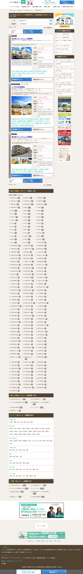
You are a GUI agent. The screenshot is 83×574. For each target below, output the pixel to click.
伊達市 (27, 239)
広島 (10, 469)
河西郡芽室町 (42, 365)
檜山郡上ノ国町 (42, 255)
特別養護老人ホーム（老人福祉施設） (41, 403)
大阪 (10, 463)
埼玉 (30, 440)
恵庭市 (13, 239)
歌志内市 (41, 232)
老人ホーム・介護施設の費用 (62, 37)
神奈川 (11, 440)
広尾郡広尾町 (15, 371)
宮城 (21, 422)
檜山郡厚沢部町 (15, 258)
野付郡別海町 (15, 387)
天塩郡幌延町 (15, 328)
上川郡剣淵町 (42, 306)
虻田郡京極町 (42, 267)
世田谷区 (25, 431)
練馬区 (37, 428)
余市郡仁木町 (15, 277)
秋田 (25, 422)
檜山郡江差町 (28, 255)
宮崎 (27, 475)
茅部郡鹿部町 (15, 252)
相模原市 (25, 440)
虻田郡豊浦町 (15, 344)
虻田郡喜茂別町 (29, 267)
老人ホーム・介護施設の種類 (62, 34)
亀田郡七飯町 (42, 248)
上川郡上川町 (28, 299)
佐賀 (14, 475)
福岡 (10, 475)
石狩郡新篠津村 (15, 245)
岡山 (14, 469)
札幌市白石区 (15, 201)
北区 (15, 428)
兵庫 (17, 463)
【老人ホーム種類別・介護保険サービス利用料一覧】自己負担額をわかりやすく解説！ (64, 91)
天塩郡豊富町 (42, 322)
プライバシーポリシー (16, 558)
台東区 (34, 431)
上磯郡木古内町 (29, 248)
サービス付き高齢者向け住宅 (19, 402)
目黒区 (15, 434)
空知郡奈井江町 (29, 280)
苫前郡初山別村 (29, 315)
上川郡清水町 (28, 365)
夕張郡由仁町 (15, 283)
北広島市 (41, 239)
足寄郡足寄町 (42, 374)
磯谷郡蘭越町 (28, 264)
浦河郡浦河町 (28, 353)
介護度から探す (56, 6)
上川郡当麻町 (28, 296)
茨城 (10, 443)
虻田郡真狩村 (15, 267)
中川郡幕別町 (28, 371)
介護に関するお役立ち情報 (62, 49)
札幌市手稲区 (42, 204)
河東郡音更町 (42, 357)
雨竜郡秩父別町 (29, 290)
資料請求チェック (9, 41)
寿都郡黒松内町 (15, 264)
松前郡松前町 (28, 245)
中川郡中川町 (42, 309)
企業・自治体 (49, 541)
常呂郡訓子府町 (15, 334)
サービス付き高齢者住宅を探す (48, 549)
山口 (24, 469)
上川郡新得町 (15, 365)
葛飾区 (30, 431)
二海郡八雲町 (42, 252)
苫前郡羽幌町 (15, 315)
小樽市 (40, 207)
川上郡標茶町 (42, 381)
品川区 (39, 431)
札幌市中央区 (15, 197)
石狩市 (13, 242)
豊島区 (29, 434)
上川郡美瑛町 (15, 303)
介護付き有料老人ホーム (15, 84)
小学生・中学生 (57, 541)
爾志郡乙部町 (28, 258)
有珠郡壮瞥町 (28, 344)
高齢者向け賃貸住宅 (17, 491)
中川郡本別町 (28, 374)
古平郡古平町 (42, 274)
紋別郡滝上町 (42, 337)
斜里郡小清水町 (42, 331)
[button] (31, 20)
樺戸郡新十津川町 (43, 287)
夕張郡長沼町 (28, 283)
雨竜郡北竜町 (15, 293)
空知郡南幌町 (15, 280)
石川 (17, 450)
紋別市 (13, 226)
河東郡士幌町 (15, 362)
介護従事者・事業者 (40, 541)
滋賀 (24, 463)
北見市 (27, 213)
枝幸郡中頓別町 (15, 322)
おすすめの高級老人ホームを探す (10, 552)
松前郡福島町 (42, 245)
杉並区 (11, 431)
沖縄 (35, 475)
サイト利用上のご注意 (29, 558)
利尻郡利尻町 (28, 325)
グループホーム (14, 134)
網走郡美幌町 (28, 328)
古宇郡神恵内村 (29, 274)
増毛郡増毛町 (15, 312)
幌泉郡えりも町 (15, 357)
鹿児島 (31, 475)
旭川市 (14, 210)
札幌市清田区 (15, 207)
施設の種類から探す (37, 6)
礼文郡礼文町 (15, 325)
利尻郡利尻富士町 (43, 325)
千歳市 (40, 229)
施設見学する (38, 79)
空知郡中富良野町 (43, 303)
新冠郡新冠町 (15, 353)
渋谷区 (47, 431)
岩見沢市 (14, 217)
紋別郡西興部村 (15, 341)
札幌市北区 (28, 197)
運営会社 (53, 558)
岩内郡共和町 (28, 271)
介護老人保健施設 (16, 407)
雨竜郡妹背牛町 (15, 290)
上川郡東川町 (42, 299)
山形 (28, 422)
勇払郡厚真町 (15, 347)
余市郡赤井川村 (42, 277)
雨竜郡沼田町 (28, 293)
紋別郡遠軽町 (15, 337)
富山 (14, 450)
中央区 (11, 434)
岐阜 (17, 456)
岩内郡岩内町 (42, 271)
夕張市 (40, 213)
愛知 (10, 456)
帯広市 (13, 213)
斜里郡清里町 (28, 331)
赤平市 (40, 223)
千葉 (40, 440)
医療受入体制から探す (68, 6)
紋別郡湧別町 (28, 337)
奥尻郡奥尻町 (42, 258)
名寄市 (40, 226)
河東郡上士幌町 (29, 362)
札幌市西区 (15, 204)
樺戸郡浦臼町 (28, 287)
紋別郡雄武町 (28, 341)
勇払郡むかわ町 (15, 350)
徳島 (27, 469)
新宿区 (20, 434)
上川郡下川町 (15, 309)
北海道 (14, 44)
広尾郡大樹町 (42, 368)
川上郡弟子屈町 (15, 384)
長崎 (17, 475)
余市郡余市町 (28, 277)
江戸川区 (42, 428)
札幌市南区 (41, 201)
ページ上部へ (42, 526)
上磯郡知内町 (15, 248)
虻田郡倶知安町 (15, 271)
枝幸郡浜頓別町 (42, 318)
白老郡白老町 (42, 344)
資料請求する (17, 79)
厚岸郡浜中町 (28, 381)
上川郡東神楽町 (15, 296)
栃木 (48, 440)
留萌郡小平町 (28, 312)
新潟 (10, 450)
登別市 (40, 236)
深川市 (13, 236)
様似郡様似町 (42, 353)
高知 (37, 469)
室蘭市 (27, 210)
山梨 (24, 450)
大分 (24, 475)
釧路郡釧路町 (42, 378)
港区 (43, 431)
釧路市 (40, 210)
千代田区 (47, 428)
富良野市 (27, 236)
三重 (20, 456)
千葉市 (44, 440)
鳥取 (17, 469)
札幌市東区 (41, 197)
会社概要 (3, 563)
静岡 (14, 456)
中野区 (19, 428)
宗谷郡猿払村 (28, 318)
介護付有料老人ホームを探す (13, 549)
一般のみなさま (31, 541)
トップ (24, 541)
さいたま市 (35, 440)
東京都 (11, 428)
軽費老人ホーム (16, 410)
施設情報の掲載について (42, 558)
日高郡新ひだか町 (28, 357)
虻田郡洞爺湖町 (29, 347)
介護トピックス (59, 52)
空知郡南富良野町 (16, 306)
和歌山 (27, 463)
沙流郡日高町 (28, 350)
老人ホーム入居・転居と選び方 (63, 45)
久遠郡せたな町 (29, 261)
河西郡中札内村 (15, 368)
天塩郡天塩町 (15, 318)
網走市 (27, 217)
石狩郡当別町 (42, 242)
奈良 (20, 463)
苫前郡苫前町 (42, 312)
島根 (20, 469)
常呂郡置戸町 (28, 334)
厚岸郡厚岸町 (15, 381)
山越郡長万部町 (15, 255)
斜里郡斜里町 (15, 331)
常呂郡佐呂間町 (42, 334)
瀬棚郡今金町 (15, 261)
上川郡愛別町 (15, 299)
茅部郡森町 (28, 252)
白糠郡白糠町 (42, 384)
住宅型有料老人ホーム (38, 399)
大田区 (23, 428)
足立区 (33, 434)
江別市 (27, 223)
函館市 (27, 207)
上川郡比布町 (42, 296)
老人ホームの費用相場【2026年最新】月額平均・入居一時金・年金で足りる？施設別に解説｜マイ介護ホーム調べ (64, 77)
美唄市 (40, 220)
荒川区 (15, 431)
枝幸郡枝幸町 (28, 322)
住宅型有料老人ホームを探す (30, 549)
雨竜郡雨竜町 (42, 290)
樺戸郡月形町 (15, 287)
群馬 (51, 440)
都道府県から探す (26, 6)
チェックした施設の (29, 31)
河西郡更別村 (28, 368)
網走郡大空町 (42, 341)
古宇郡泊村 (14, 274)
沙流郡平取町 (42, 350)
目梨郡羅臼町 (15, 390)
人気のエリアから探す (74, 549)
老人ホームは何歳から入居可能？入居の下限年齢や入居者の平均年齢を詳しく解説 (64, 84)
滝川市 (13, 232)
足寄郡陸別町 (15, 378)
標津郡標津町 (42, 387)
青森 (15, 422)
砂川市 (26, 232)
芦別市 (13, 223)
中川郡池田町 (42, 371)
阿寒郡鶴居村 (28, 384)
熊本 (20, 475)
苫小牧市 (14, 220)
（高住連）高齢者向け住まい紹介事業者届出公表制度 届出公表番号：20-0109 (41, 567)
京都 (14, 463)
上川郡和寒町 (28, 306)
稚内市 (27, 220)
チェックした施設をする (53, 571)
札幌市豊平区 (18, 44)
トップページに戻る (14, 6)
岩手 (18, 422)
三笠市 (13, 229)
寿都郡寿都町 (42, 261)
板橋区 (24, 434)
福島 (31, 422)
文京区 (20, 431)
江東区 (32, 428)
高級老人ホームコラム (26, 552)
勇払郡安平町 (42, 347)
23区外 (38, 434)
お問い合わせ (5, 558)
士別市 (27, 226)
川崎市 (20, 440)
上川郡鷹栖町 (42, 293)
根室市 (26, 229)
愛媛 (34, 469)
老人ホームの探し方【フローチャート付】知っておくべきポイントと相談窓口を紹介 (64, 69)
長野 (27, 450)
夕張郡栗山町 (42, 283)
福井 (20, 450)
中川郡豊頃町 (15, 374)
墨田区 (28, 428)
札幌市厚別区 (28, 204)
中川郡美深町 (28, 309)
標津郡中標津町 (29, 387)
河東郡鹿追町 (42, 362)
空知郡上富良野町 (29, 303)
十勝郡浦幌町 (28, 378)
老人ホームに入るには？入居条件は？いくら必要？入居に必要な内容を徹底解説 (64, 61)
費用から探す (47, 6)
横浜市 (15, 440)
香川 (30, 469)
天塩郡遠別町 (42, 315)
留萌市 (40, 217)
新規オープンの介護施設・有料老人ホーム (64, 41)
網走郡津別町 (42, 328)
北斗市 (27, 242)
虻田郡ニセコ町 (42, 264)
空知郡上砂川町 (42, 280)
